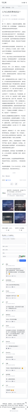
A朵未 (7, 325)
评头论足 (8, 7)
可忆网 (16, 405)
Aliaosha (8, 352)
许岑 (7, 385)
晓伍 (23, 190)
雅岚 (7, 264)
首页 (3, 7)
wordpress (22, 407)
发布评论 (23, 260)
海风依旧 (8, 314)
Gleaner (8, 341)
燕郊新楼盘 (8, 280)
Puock (17, 411)
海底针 (8, 176)
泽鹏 (7, 363)
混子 (7, 302)
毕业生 (7, 291)
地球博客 (8, 374)
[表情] (18, 260)
